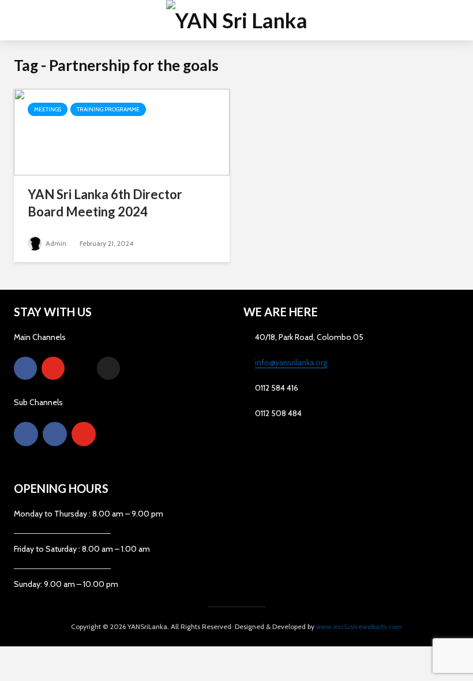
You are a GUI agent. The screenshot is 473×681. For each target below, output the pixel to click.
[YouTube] (53, 368)
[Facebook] (25, 368)
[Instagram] (80, 368)
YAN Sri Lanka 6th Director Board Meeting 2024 (105, 202)
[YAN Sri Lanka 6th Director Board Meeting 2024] (122, 131)
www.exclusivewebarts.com (359, 626)
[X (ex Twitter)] (108, 368)
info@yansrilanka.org (291, 362)
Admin (55, 243)
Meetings (47, 109)
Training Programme (108, 109)
